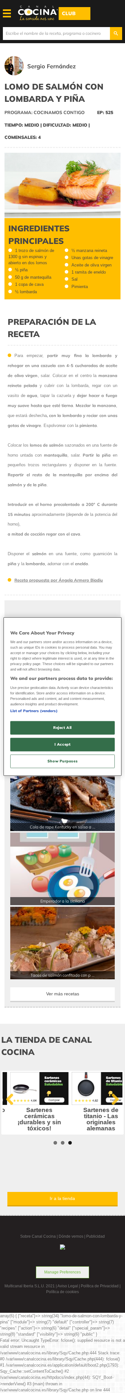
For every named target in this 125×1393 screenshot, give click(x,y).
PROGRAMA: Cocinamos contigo (44, 112)
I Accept (62, 744)
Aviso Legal (67, 1286)
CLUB (69, 13)
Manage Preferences (62, 1272)
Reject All (62, 727)
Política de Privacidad (100, 1286)
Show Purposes (62, 761)
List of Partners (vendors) (34, 711)
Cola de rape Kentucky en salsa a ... (62, 826)
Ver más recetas (62, 993)
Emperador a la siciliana (62, 901)
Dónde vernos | (72, 1236)
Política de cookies (62, 1292)
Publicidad (95, 1236)
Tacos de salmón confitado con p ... (62, 975)
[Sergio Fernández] (49, 74)
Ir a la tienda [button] (62, 1198)
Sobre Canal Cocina (38, 1236)
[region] (62, 696)
